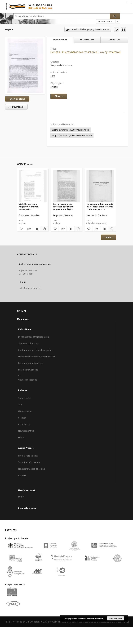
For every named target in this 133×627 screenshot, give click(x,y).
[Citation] (123, 29)
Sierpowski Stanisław (61, 65)
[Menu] (129, 3)
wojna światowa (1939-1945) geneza (70, 129)
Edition (21, 437)
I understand (115, 618)
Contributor (24, 424)
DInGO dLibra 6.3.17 (37, 621)
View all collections (27, 379)
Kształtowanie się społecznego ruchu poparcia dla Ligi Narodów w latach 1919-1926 (66, 206)
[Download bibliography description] (29, 229)
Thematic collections (28, 343)
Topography (24, 398)
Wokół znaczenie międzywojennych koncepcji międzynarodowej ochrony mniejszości (30, 206)
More (108, 237)
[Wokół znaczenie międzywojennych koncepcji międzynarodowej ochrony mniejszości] (32, 186)
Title (20, 404)
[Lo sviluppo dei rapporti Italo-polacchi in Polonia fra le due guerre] (100, 186)
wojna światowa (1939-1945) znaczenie (72, 135)
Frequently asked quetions (31, 468)
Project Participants (28, 455)
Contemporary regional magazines (35, 350)
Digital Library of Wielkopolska (33, 336)
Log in (21, 496)
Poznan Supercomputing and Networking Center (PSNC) (99, 621)
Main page (23, 319)
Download (17, 106)
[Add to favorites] (116, 29)
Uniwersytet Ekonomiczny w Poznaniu (36, 356)
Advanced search (105, 21)
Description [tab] (60, 40)
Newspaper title (26, 430)
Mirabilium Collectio (28, 369)
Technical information (29, 462)
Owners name (25, 411)
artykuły (54, 86)
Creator (22, 417)
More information (95, 618)
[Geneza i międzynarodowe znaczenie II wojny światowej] (25, 65)
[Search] (115, 16)
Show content (17, 98)
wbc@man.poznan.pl (30, 288)
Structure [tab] (114, 39)
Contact (22, 475)
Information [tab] (87, 39)
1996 (52, 76)
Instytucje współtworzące (30, 363)
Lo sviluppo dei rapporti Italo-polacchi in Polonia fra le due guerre (99, 206)
